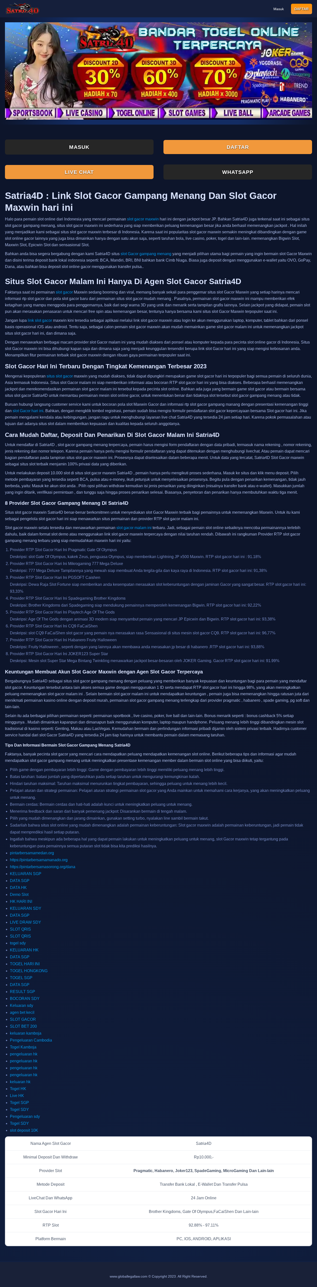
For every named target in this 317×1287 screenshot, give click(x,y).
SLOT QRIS (20, 929)
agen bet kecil (22, 1012)
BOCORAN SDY (25, 998)
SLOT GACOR (23, 1019)
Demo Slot (19, 894)
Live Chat (79, 172)
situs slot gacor (60, 376)
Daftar (301, 9)
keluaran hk (20, 1082)
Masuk (278, 9)
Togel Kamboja (23, 1047)
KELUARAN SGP (25, 874)
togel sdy (18, 943)
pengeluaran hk (23, 1054)
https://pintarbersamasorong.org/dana (42, 867)
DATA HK (18, 887)
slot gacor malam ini (134, 528)
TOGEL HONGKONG (29, 971)
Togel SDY (19, 1109)
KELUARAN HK (24, 950)
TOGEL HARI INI (25, 964)
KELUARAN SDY (25, 908)
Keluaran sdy (21, 1005)
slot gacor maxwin (143, 219)
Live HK (17, 1096)
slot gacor (64, 292)
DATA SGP (19, 881)
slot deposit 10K (24, 1130)
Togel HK (18, 1089)
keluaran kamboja (25, 1033)
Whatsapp (237, 172)
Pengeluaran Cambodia (31, 1040)
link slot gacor (40, 320)
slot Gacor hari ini (28, 411)
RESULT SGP (22, 992)
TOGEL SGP (21, 978)
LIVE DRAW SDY (25, 922)
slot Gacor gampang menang (146, 254)
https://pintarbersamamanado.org (39, 860)
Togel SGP (19, 1102)
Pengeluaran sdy (25, 1116)
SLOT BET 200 (23, 1026)
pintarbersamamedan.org (32, 853)
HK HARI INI (21, 901)
